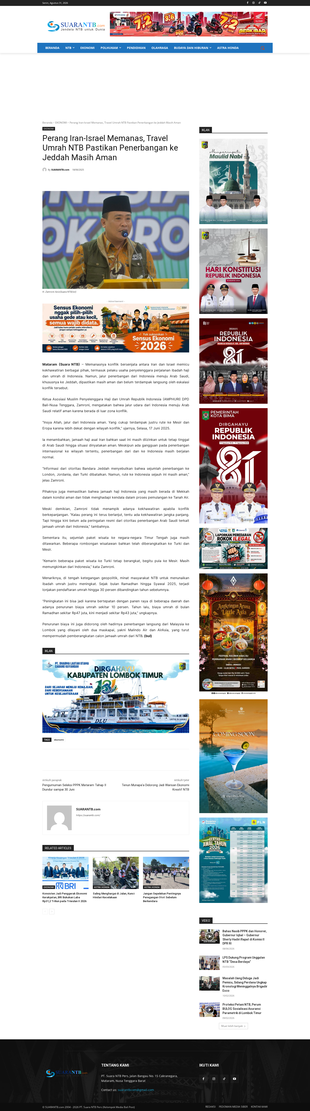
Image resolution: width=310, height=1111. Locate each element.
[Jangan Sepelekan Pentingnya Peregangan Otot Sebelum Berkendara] (166, 873)
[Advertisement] (155, 84)
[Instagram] (253, 3)
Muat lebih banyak (232, 1026)
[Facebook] (247, 3)
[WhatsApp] (84, 180)
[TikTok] (259, 3)
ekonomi (59, 739)
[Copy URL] (103, 180)
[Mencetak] (93, 180)
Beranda (47, 122)
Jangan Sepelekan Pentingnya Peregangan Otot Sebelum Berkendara (162, 897)
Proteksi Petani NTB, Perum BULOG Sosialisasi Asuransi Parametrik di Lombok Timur (241, 1008)
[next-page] (51, 911)
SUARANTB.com (60, 169)
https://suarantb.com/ (88, 815)
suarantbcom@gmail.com (136, 1090)
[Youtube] (265, 3)
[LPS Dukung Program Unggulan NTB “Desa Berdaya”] (209, 963)
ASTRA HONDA (101, 887)
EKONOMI (61, 122)
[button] (262, 48)
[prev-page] (45, 911)
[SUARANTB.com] (45, 170)
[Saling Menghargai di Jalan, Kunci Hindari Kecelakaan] (116, 873)
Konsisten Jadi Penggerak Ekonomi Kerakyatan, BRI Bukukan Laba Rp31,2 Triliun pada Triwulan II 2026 (64, 897)
